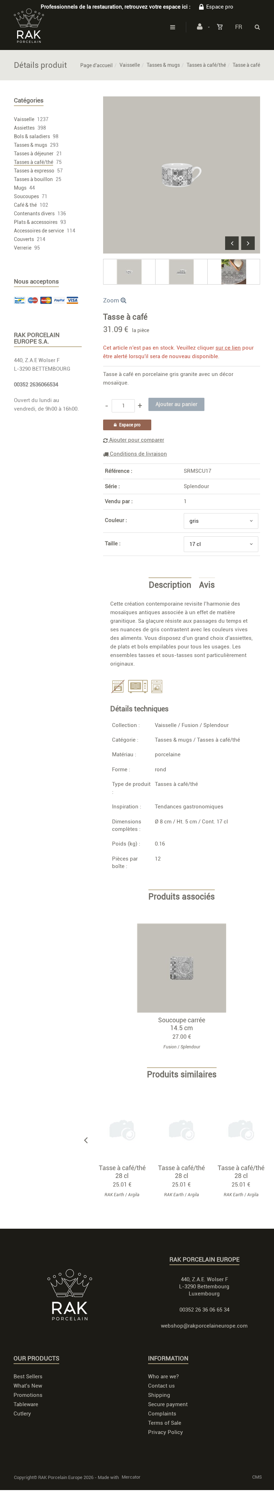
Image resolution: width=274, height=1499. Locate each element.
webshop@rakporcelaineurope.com (204, 1326)
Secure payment (168, 1404)
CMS (257, 1477)
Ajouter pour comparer (136, 440)
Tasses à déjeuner (34, 153)
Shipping (159, 1395)
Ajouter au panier (185, 967)
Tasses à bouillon (33, 179)
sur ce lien (228, 348)
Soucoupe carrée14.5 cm (181, 1024)
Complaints (162, 1413)
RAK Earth (114, 1194)
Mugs (20, 188)
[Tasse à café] (181, 101)
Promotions (28, 1395)
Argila (133, 1194)
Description (170, 585)
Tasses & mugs (163, 65)
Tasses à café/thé (206, 65)
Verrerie (22, 248)
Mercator (131, 1477)
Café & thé (25, 205)
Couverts (24, 239)
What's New (28, 1386)
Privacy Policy (165, 1432)
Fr (238, 26)
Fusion (190, 725)
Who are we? (163, 1376)
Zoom (112, 300)
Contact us (161, 1386)
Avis (207, 585)
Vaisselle (130, 65)
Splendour (196, 486)
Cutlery (22, 1413)
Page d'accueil (96, 65)
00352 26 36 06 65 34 (204, 1310)
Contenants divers (34, 213)
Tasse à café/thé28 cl (122, 1171)
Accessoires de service (39, 231)
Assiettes (24, 128)
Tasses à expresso (34, 171)
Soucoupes (26, 196)
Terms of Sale (164, 1423)
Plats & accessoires (35, 222)
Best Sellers (28, 1376)
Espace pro (219, 7)
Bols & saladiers (32, 136)
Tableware (26, 1404)
